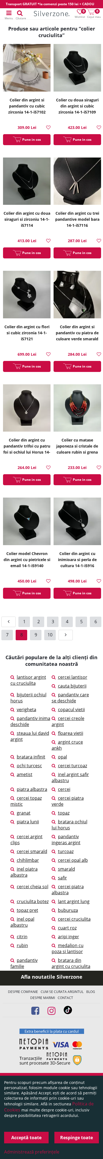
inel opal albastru (22, 922)
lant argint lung (74, 901)
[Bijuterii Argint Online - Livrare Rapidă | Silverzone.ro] (51, 14)
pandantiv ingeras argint (66, 840)
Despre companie (23, 991)
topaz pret (27, 910)
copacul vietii (71, 710)
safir (62, 878)
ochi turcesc (29, 766)
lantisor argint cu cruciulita (28, 680)
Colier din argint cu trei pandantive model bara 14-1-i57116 (77, 219)
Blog (90, 991)
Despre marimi (42, 997)
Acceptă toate (26, 1138)
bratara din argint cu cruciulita (71, 963)
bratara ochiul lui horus (69, 825)
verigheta (26, 710)
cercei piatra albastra (68, 890)
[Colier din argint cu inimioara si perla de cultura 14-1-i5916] (77, 522)
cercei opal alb (73, 860)
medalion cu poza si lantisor (67, 948)
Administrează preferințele (31, 1152)
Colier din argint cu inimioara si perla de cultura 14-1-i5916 (77, 559)
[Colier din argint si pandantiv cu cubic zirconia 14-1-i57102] (27, 68)
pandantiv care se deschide (70, 698)
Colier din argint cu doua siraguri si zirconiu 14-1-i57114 (27, 219)
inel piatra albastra (24, 872)
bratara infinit (31, 757)
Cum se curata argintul (62, 991)
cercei (64, 789)
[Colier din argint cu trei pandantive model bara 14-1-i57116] (77, 182)
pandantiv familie (24, 963)
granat (23, 813)
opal (62, 757)
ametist (24, 774)
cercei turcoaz (72, 766)
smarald (66, 869)
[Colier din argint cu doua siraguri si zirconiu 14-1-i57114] (27, 182)
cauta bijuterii (72, 686)
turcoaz (66, 851)
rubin (22, 945)
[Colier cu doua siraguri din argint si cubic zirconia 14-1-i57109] (77, 68)
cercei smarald (32, 851)
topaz (63, 813)
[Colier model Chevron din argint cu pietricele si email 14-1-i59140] (27, 522)
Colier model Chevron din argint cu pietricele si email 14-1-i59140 (27, 559)
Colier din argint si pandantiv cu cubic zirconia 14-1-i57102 (27, 106)
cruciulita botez (33, 901)
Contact (65, 997)
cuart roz (67, 928)
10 (50, 635)
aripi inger (68, 937)
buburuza (68, 910)
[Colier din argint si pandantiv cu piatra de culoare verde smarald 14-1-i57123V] (77, 295)
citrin (22, 937)
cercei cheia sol (32, 887)
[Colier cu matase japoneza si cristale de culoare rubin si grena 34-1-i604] (77, 408)
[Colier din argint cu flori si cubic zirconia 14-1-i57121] (27, 295)
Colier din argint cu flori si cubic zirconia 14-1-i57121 (26, 332)
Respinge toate (76, 1138)
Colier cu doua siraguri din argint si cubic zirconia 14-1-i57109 (77, 106)
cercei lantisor (72, 677)
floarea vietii (70, 733)
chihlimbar (28, 860)
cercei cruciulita (74, 919)
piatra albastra (32, 789)
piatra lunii (28, 822)
